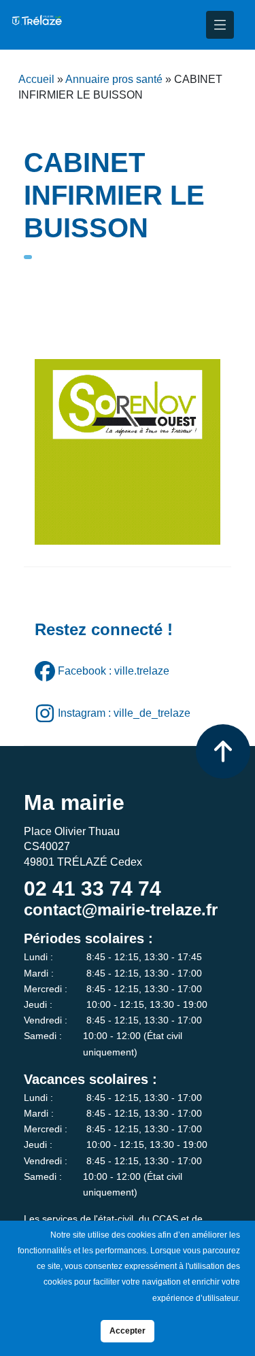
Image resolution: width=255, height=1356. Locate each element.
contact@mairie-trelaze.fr (121, 909)
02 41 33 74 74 (92, 888)
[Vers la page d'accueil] (36, 25)
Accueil (36, 79)
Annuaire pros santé (114, 79)
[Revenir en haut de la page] (223, 751)
